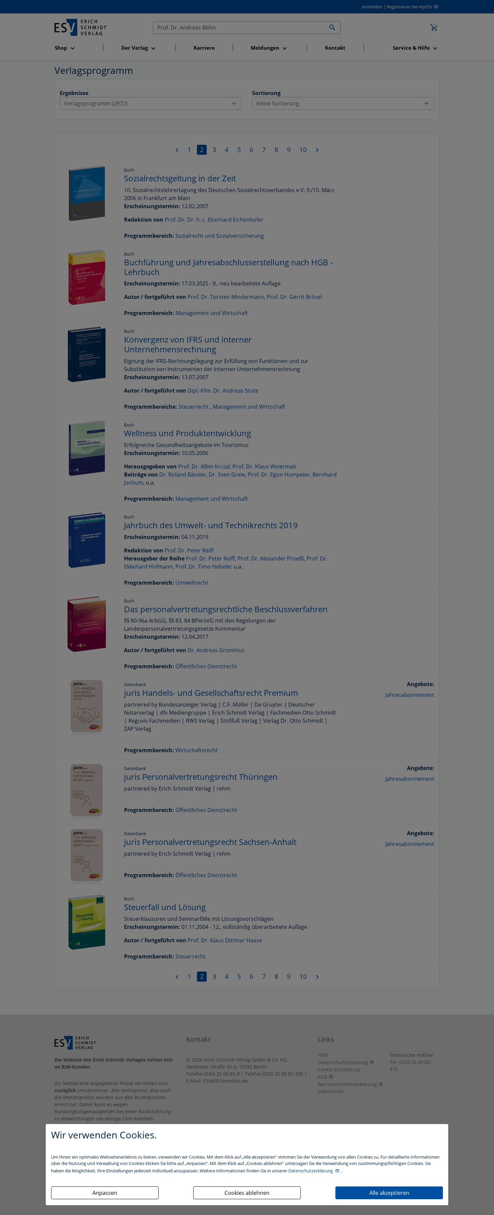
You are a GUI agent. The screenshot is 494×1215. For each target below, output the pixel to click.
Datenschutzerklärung (311, 1171)
